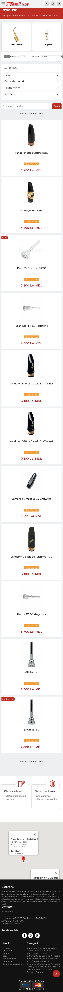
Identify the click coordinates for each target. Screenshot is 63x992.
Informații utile (9, 959)
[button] (23, 859)
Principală (6, 15)
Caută (57, 106)
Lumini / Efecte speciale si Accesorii (43, 967)
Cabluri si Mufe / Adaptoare (39, 969)
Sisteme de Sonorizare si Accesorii (43, 964)
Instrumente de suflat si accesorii (30, 15)
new (4, 237)
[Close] (55, 872)
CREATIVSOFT (36, 989)
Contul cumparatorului (13, 964)
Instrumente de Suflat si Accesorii (42, 959)
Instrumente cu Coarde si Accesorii (43, 956)
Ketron (6, 953)
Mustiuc (53, 15)
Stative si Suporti (35, 972)
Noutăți (6, 948)
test (5, 956)
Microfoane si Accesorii (38, 961)
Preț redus (8, 699)
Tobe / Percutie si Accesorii (39, 950)
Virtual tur (7, 950)
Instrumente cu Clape (37, 953)
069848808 (7, 911)
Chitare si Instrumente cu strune (42, 948)
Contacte (7, 961)
